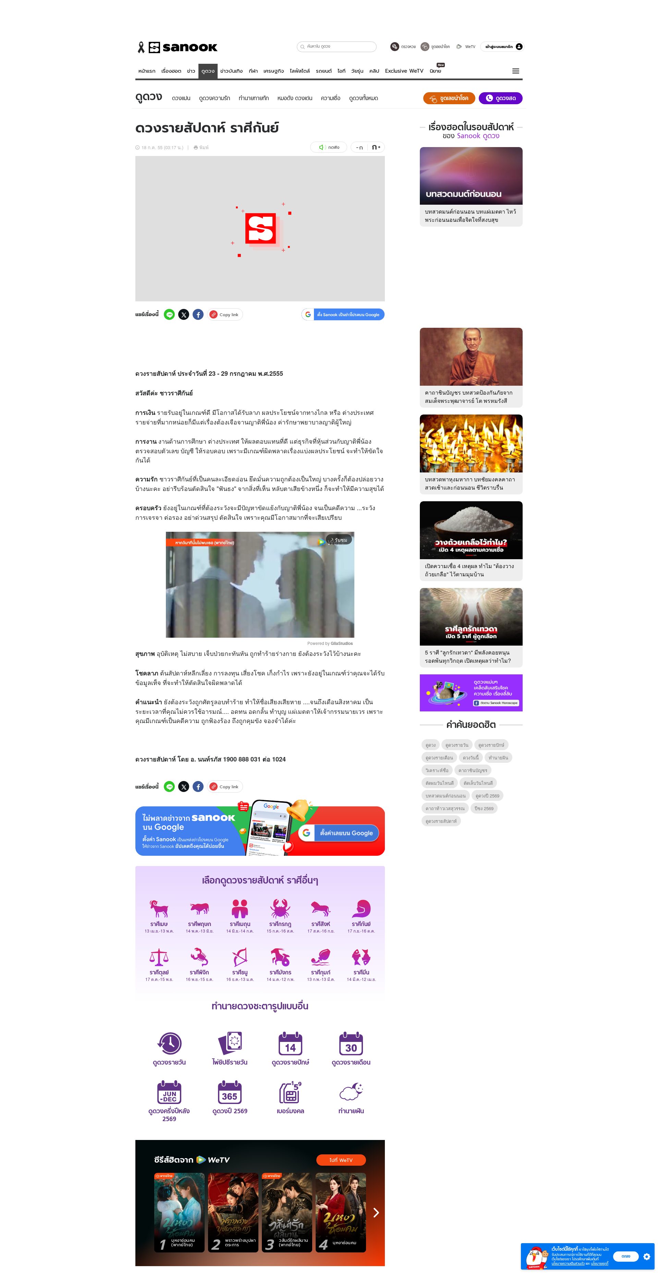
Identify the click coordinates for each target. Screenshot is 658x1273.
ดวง (140, 373)
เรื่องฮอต (171, 71)
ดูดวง (208, 71)
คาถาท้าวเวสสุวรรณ (445, 808)
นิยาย (435, 71)
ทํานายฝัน (498, 757)
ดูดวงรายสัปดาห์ (441, 821)
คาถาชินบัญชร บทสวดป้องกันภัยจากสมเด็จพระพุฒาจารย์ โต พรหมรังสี (469, 396)
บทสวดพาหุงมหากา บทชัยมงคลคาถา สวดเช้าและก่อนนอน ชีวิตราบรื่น (470, 483)
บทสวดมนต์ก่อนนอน (446, 795)
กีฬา (253, 71)
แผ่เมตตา (301, 711)
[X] (183, 314)
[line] (169, 314)
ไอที (341, 71)
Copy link (229, 314)
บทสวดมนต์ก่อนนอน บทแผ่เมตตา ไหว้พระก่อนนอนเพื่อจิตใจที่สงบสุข (470, 215)
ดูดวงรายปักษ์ (491, 745)
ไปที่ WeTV (341, 1160)
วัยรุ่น (357, 71)
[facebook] (198, 314)
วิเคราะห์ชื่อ (437, 770)
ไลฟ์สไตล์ (300, 71)
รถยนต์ (324, 71)
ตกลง (626, 1256)
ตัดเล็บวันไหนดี (478, 783)
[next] (376, 1213)
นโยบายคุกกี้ (599, 1263)
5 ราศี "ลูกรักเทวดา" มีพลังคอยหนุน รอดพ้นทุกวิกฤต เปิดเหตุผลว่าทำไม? (468, 656)
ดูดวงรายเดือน (439, 757)
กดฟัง (333, 147)
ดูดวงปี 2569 (487, 795)
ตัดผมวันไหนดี (440, 783)
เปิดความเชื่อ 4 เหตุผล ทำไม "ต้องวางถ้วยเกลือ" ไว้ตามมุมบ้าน (469, 570)
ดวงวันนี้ (471, 757)
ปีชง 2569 (484, 808)
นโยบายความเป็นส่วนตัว (568, 1263)
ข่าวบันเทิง (231, 71)
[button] (302, 47)
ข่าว (191, 71)
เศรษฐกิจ (274, 71)
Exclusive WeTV (404, 71)
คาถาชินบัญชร (473, 770)
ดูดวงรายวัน (457, 745)
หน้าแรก (147, 71)
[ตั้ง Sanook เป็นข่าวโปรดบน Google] (260, 828)
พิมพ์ (204, 147)
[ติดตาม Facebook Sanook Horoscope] (471, 692)
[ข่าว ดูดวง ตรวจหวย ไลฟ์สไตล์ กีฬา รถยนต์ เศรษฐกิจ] (176, 47)
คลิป (374, 71)
